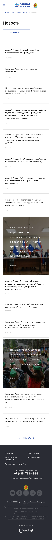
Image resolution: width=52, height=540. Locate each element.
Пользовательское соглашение (26, 512)
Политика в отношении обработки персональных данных (26, 516)
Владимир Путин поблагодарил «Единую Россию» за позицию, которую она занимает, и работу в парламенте (25, 202)
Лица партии (33, 453)
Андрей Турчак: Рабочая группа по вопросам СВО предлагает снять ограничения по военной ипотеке (25, 181)
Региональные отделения (11, 458)
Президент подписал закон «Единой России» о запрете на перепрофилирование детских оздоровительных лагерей (25, 359)
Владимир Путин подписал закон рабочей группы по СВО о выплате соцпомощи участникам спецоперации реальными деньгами (24, 138)
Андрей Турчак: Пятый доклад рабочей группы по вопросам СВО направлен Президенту (26, 160)
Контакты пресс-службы (15, 464)
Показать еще (28, 438)
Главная (6, 12)
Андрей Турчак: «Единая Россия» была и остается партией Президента (22, 51)
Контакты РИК (34, 457)
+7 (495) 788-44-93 (26, 473)
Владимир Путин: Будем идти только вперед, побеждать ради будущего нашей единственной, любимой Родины (25, 325)
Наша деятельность (20, 12)
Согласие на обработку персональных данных (26, 518)
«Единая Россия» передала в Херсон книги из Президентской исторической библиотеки (25, 420)
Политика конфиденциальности (26, 514)
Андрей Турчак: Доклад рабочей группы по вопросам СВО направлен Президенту (24, 305)
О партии (9, 453)
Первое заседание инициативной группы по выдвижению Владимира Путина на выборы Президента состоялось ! (26, 91)
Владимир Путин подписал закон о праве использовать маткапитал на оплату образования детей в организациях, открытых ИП (25, 398)
